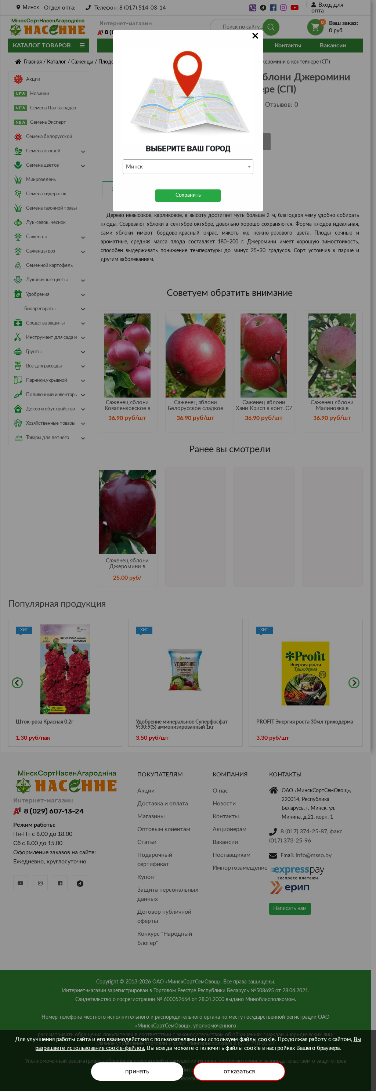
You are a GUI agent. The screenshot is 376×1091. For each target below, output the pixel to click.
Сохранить (188, 195)
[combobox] (188, 166)
